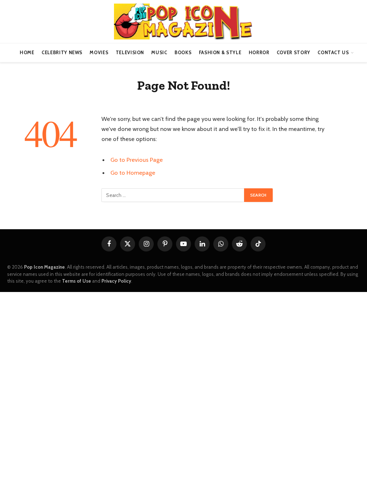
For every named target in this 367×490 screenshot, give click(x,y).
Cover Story (293, 52)
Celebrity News (62, 52)
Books (183, 52)
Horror (259, 52)
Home (27, 52)
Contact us (333, 52)
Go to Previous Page (136, 159)
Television (130, 52)
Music (159, 52)
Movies (99, 52)
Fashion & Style (220, 52)
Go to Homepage (132, 172)
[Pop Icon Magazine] (183, 21)
